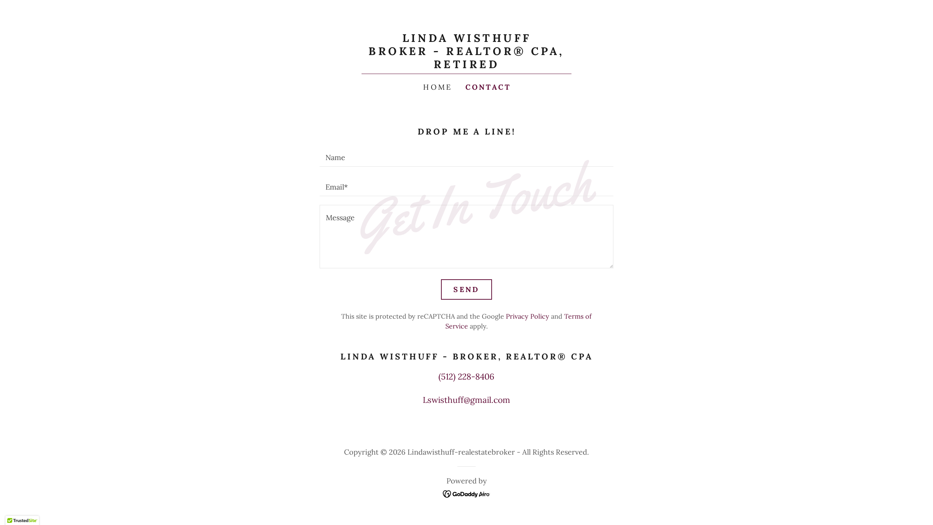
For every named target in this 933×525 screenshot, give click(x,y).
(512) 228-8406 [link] (466, 376)
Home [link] (437, 87)
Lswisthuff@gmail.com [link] (466, 399)
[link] (466, 65)
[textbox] (466, 156)
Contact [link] (488, 87)
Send (466, 289)
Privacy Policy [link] (527, 316)
